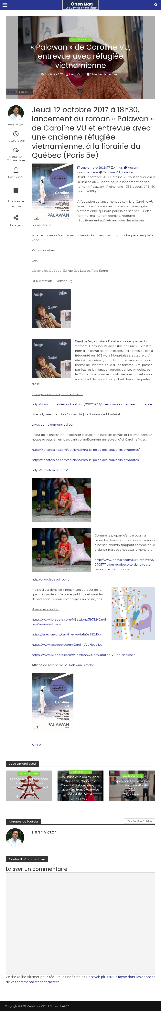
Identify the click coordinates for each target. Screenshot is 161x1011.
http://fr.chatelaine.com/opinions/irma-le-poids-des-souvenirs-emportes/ (86, 450)
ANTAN (118, 167)
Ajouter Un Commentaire (16, 158)
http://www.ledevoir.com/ (50, 579)
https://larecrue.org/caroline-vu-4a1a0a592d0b (66, 634)
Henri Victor (76, 74)
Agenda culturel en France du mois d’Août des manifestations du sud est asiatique (28, 785)
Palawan (127, 172)
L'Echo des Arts (80, 39)
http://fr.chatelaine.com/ (50, 470)
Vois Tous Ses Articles (139, 821)
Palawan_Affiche (81, 665)
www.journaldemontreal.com (53, 424)
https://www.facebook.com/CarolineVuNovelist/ (67, 644)
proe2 (12, 91)
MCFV (36, 745)
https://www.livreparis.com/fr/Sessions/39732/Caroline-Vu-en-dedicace (83, 655)
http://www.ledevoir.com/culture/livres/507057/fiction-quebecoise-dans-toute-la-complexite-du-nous (124, 564)
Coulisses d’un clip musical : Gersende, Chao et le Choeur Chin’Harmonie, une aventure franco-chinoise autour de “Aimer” (80, 785)
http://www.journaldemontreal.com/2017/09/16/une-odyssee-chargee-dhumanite (92, 404)
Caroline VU (111, 172)
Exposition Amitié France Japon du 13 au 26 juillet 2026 (132, 785)
